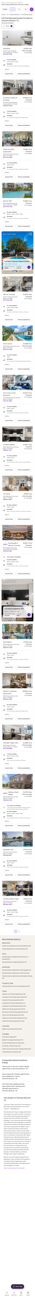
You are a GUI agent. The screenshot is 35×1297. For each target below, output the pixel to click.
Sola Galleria (7, 642)
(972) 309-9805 (7, 748)
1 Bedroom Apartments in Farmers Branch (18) (16, 946)
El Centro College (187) (9, 1037)
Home (3, 14)
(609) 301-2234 (7, 647)
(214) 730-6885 (7, 401)
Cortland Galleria (9, 444)
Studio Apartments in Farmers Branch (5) (15, 949)
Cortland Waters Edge (11, 899)
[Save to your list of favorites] (29, 34)
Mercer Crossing (9, 294)
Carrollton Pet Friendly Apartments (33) (14, 997)
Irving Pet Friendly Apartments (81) (13, 1000)
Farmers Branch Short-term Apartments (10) (16, 986)
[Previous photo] (3, 38)
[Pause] (30, 233)
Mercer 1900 (7, 201)
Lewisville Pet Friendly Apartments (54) (14, 1006)
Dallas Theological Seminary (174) (12, 1040)
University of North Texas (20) (11, 1046)
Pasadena (6, 48)
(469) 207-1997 (7, 499)
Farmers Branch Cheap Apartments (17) (14, 962)
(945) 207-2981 (7, 699)
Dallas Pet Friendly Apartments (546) (13, 1009)
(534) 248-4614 (7, 349)
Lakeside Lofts (8, 849)
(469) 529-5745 (7, 800)
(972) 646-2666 (7, 300)
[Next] (32, 9)
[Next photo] (31, 38)
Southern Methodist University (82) (13, 1043)
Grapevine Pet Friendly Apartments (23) (14, 1018)
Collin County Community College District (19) (16, 1049)
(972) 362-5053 (7, 54)
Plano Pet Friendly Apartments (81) (13, 1015)
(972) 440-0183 (7, 206)
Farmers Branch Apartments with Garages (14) (16, 970)
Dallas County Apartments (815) (12, 1029)
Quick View (9, 73)
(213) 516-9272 (7, 855)
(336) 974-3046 (7, 105)
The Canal (6, 494)
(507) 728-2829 (7, 157)
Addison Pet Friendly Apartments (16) (13, 994)
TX (7, 14)
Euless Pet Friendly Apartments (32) (13, 1021)
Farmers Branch (15, 14)
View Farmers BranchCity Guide (14, 1168)
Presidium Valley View (10, 743)
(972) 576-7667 (7, 551)
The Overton (7, 344)
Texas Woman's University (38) (11, 1052)
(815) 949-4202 (7, 904)
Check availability (24, 73)
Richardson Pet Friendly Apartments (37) (15, 1012)
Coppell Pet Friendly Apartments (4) (13, 1003)
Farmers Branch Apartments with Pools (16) (15, 973)
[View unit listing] (28, 267)
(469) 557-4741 (7, 450)
